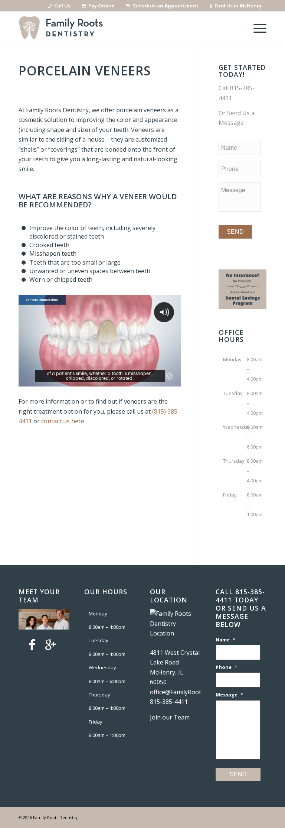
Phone (226, 667)
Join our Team (170, 717)
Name (225, 640)
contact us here (62, 421)
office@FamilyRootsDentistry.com (196, 692)
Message (229, 695)
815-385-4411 (169, 702)
